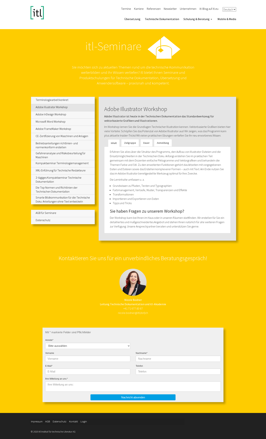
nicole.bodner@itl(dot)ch (133, 313)
